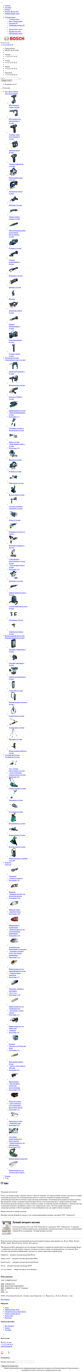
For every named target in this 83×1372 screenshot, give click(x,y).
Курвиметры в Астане (16, 716)
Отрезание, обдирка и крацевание (16, 990)
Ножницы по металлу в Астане (17, 533)
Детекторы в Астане (16, 691)
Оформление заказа (15, 33)
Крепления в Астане (16, 620)
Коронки (12, 1044)
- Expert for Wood (15, 912)
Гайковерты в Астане (16, 483)
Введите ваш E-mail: (8, 1362)
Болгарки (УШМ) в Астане (15, 398)
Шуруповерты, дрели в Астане (14, 106)
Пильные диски (14, 910)
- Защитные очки (15, 1123)
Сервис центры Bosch (12, 1314)
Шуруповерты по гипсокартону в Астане (15, 121)
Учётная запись (10, 17)
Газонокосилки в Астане (17, 788)
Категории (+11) (14, 957)
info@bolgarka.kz (6, 1346)
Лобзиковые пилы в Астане (16, 192)
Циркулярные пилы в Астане (16, 179)
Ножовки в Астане (15, 205)
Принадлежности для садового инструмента (16, 1171)
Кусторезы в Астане (16, 812)
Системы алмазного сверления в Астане (16, 507)
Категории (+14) (14, 936)
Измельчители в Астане (17, 823)
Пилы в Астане (14, 442)
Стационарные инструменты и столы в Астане (17, 561)
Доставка (8, 7)
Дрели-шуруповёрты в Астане (16, 373)
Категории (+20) (14, 914)
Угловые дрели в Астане (14, 355)
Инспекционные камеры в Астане (18, 703)
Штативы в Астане (15, 739)
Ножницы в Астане (15, 276)
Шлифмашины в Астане (17, 411)
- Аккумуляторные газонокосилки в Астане (17, 774)
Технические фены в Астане (16, 633)
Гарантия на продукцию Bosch (15, 1312)
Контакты (8, 1318)
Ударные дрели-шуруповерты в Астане (14, 137)
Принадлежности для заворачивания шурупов (17, 970)
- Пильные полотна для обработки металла (17, 895)
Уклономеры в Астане (16, 728)
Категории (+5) (14, 977)
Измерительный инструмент (15, 636)
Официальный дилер (12, 14)
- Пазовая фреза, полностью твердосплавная (14, 1086)
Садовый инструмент (12, 755)
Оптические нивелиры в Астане (17, 678)
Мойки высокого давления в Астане (18, 859)
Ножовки (12, 892)
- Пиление (12, 1030)
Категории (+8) (14, 880)
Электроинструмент (12, 358)
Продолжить (5, 1299)
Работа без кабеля (15, 1101)
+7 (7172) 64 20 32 (7, 1344)
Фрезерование (14, 1082)
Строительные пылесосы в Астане (18, 607)
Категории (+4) (14, 569)
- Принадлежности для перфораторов (17, 1144)
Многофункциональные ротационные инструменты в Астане (17, 234)
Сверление (12, 876)
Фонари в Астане (15, 287)
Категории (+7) (14, 417)
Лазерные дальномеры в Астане (17, 650)
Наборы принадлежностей (18, 1159)
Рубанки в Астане (15, 248)
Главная (7, 5)
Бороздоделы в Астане (16, 495)
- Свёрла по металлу (16, 878)
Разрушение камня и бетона (16, 1063)
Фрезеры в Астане (15, 460)
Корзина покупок (15, 31)
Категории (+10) (14, 898)
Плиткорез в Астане (16, 581)
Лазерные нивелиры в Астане (16, 664)
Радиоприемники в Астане (15, 341)
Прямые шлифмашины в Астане (14, 326)
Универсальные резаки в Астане (14, 218)
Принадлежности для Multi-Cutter (16, 1027)
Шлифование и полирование (14, 926)
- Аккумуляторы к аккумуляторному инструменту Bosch (15, 1105)
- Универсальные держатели (15, 974)
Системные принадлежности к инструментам (15, 1139)
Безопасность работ (15, 1121)
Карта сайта (9, 1316)
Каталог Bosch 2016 (12, 11)
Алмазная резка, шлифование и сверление (18, 948)
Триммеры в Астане (16, 800)
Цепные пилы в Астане (17, 835)
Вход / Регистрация (15, 21)
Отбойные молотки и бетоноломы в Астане (16, 429)
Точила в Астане (14, 520)
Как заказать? (9, 1326)
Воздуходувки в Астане (17, 847)
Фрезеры (12, 299)
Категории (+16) (14, 995)
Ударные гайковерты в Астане (16, 165)
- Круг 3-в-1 (13, 993)
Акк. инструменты (11, 92)
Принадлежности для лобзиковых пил (16, 1008)
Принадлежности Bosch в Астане (18, 752)
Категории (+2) (14, 1109)
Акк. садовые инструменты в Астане (17, 770)
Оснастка (8, 862)
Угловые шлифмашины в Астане (14, 262)
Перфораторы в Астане (14, 151)
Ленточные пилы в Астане (15, 312)
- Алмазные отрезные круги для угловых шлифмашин (16, 953)
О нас (7, 1307)
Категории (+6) (14, 448)
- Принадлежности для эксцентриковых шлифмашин (17, 931)
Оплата (7, 9)
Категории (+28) (14, 1090)
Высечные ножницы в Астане (16, 546)
